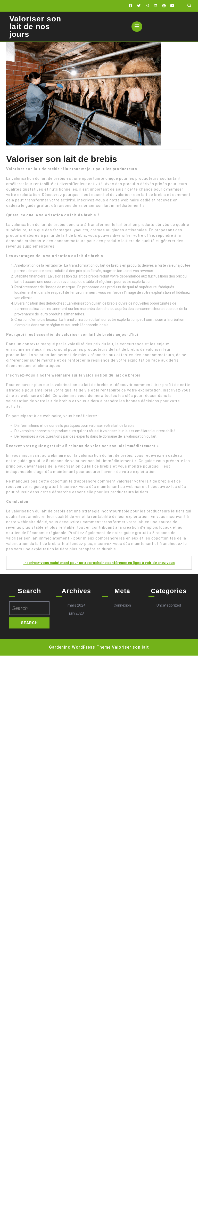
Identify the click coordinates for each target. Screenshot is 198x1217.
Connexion (122, 605)
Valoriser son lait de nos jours (35, 26)
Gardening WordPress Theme (80, 647)
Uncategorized (168, 605)
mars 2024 (76, 605)
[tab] (136, 26)
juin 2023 (76, 613)
